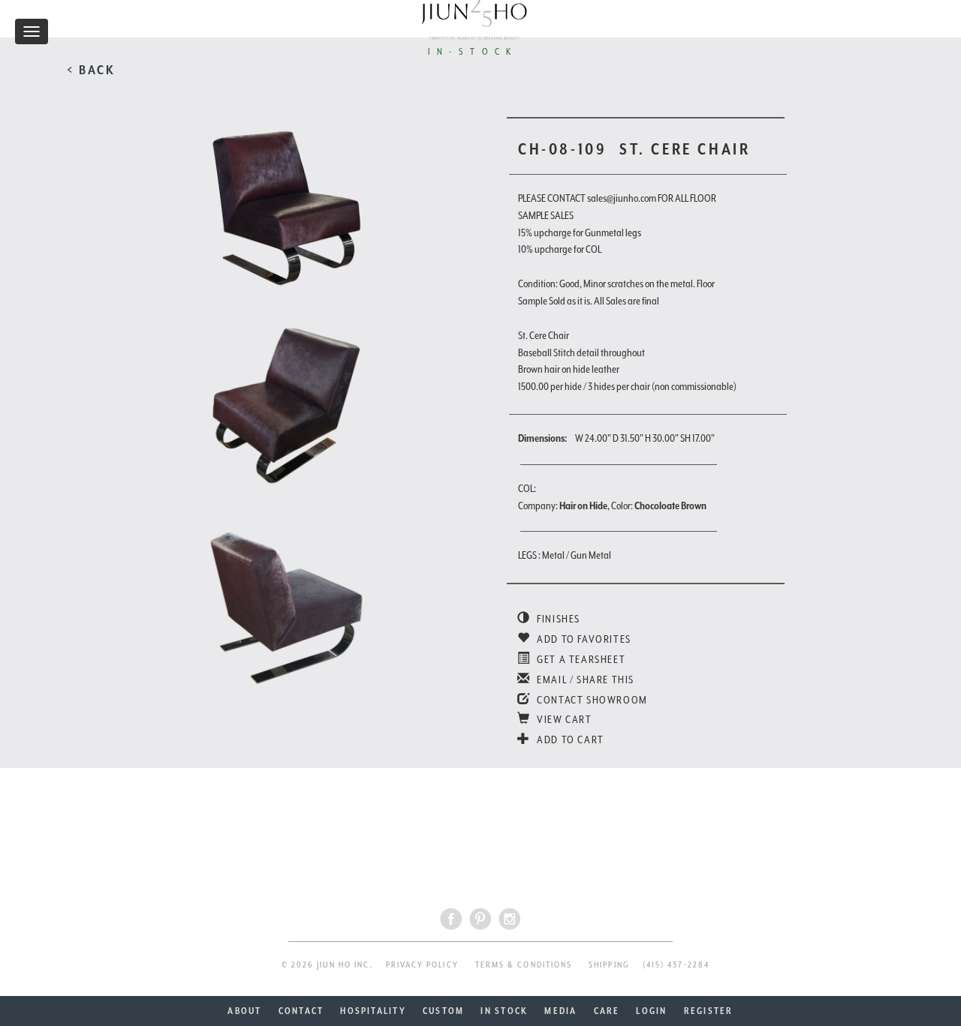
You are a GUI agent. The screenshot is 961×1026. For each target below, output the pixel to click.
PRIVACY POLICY (422, 965)
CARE (607, 1011)
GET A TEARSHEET (580, 659)
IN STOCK (504, 1011)
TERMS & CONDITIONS (523, 965)
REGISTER (709, 1011)
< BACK (91, 69)
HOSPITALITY (373, 1011)
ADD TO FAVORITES (583, 639)
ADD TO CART (569, 740)
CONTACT (301, 1011)
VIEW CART (563, 719)
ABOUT (244, 1011)
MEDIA (560, 1011)
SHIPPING (609, 965)
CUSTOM (443, 1011)
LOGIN (651, 1011)
